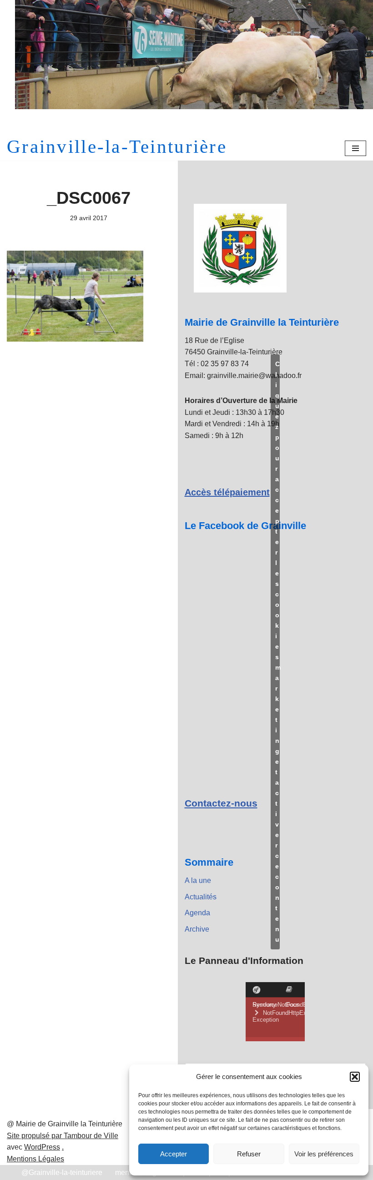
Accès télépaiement (227, 492)
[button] (354, 1076)
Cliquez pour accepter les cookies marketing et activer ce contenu (277, 651)
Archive (197, 929)
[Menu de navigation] (355, 148)
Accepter (173, 1154)
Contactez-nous (221, 803)
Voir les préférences (323, 1154)
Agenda (197, 913)
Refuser (249, 1154)
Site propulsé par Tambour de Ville (62, 1136)
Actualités (201, 897)
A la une (198, 880)
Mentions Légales (35, 1159)
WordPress (42, 1147)
